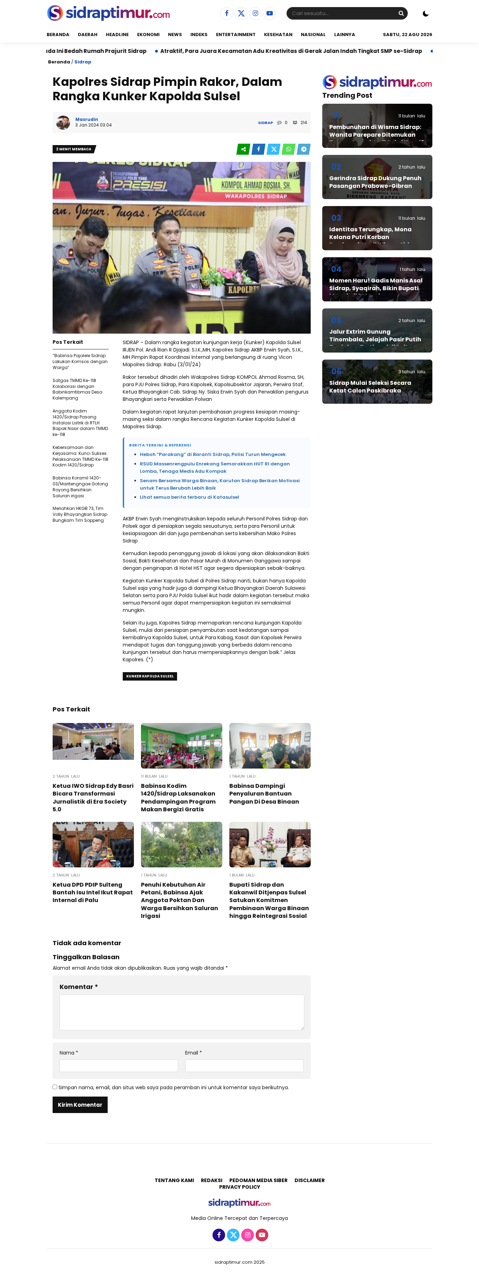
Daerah (87, 34)
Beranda (58, 34)
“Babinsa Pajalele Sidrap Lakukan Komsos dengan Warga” (80, 361)
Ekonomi (148, 34)
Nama (69, 1053)
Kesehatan (278, 34)
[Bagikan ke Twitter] (274, 149)
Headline (117, 34)
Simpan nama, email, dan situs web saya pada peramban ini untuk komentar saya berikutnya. (174, 1087)
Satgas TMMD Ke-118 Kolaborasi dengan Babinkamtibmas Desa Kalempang (77, 389)
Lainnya (344, 34)
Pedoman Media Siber (258, 1180)
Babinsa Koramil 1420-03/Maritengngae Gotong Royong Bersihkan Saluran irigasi (80, 486)
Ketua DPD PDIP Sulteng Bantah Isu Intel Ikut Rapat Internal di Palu (93, 893)
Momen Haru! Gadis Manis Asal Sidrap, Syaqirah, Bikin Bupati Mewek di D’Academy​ (376, 288)
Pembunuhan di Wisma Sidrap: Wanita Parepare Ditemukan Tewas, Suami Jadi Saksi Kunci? (376, 135)
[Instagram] (254, 13)
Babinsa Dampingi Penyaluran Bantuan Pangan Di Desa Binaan (264, 794)
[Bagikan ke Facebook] (259, 149)
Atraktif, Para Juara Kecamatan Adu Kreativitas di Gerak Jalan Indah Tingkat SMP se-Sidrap (240, 51)
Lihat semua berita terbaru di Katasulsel (189, 497)
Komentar (79, 986)
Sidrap (83, 62)
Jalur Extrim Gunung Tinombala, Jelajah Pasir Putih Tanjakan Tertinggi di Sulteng (375, 340)
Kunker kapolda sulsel (150, 676)
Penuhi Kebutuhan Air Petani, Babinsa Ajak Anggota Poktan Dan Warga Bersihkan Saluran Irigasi (179, 900)
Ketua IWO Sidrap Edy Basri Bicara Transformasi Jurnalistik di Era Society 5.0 (93, 797)
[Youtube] (269, 13)
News (175, 34)
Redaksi (211, 1180)
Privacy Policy (239, 1186)
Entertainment (236, 34)
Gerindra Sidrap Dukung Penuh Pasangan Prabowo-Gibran (375, 182)
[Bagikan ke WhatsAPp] (289, 149)
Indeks (199, 34)
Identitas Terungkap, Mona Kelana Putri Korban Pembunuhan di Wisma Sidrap (374, 237)
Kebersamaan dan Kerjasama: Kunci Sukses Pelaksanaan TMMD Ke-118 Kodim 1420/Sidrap (80, 456)
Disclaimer (310, 1180)
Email (193, 1053)
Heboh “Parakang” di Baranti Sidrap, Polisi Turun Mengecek (213, 454)
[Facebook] (225, 13)
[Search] (401, 13)
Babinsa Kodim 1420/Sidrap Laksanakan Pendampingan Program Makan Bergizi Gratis (178, 797)
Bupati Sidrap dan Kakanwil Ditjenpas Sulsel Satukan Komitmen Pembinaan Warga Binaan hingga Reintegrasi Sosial (269, 900)
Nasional (313, 34)
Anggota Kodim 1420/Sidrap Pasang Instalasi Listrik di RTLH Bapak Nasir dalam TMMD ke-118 (80, 422)
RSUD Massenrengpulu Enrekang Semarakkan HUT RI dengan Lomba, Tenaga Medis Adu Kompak (215, 467)
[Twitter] (240, 13)
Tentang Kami (174, 1180)
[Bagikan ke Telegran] (304, 149)
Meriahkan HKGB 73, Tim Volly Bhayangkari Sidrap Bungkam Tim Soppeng (80, 514)
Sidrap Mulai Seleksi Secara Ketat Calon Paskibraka (370, 387)
